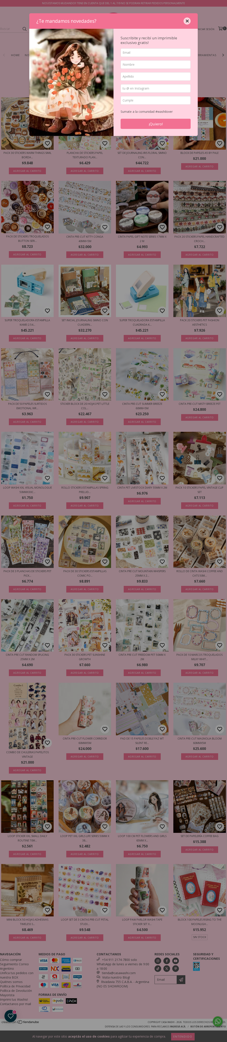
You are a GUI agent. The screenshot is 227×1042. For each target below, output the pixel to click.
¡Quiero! (156, 123)
